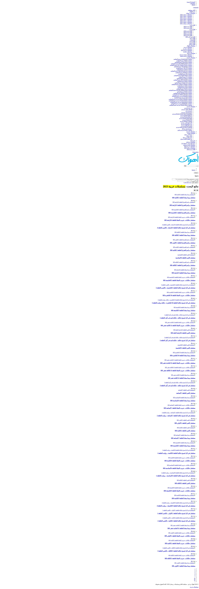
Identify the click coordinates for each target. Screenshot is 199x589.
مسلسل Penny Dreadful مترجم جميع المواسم (180, 99)
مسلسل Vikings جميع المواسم (184, 60)
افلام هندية (192, 40)
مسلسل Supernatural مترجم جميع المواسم (181, 102)
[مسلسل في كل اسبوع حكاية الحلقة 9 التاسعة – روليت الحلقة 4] (178, 502)
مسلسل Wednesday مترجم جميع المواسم (181, 103)
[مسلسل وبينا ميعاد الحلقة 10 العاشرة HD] (184, 352)
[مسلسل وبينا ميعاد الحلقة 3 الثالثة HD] (185, 232)
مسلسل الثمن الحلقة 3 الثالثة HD (185, 483)
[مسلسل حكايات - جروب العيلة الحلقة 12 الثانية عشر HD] (180, 322)
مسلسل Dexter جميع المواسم (184, 91)
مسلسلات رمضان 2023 (186, 20)
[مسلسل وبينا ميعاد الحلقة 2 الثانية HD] (185, 194)
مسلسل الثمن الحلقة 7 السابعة (185, 393)
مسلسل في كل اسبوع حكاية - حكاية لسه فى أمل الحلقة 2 (177, 340)
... (194, 577)
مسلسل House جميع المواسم (184, 81)
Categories (195, 7)
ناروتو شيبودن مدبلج (187, 128)
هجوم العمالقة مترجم (186, 125)
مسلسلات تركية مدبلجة (186, 56)
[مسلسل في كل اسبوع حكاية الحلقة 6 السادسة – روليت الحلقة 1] (178, 472)
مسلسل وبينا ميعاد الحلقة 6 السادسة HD (182, 400)
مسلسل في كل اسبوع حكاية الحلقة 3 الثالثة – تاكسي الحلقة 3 (176, 551)
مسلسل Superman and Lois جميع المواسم (181, 71)
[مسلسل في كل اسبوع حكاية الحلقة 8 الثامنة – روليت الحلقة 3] (178, 450)
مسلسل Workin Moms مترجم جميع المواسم (180, 105)
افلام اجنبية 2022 (188, 34)
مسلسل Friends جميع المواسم (184, 88)
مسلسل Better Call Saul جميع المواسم (182, 94)
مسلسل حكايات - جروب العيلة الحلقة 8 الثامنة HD (179, 460)
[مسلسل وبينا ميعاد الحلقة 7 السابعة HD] (184, 435)
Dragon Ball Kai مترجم (186, 117)
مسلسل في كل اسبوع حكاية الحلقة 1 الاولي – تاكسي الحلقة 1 (176, 513)
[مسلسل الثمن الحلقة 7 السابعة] (186, 390)
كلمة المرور (195, 180)
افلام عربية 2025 (191, 149)
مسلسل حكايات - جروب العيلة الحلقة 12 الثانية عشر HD (178, 325)
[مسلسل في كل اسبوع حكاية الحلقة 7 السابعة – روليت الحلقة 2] (178, 412)
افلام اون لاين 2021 (190, 37)
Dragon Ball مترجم (187, 119)
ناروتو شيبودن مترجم (186, 112)
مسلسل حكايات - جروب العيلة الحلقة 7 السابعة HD (179, 408)
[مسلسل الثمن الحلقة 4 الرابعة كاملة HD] (184, 330)
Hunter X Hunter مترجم (186, 121)
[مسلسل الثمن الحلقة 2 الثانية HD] (186, 427)
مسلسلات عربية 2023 (186, 50)
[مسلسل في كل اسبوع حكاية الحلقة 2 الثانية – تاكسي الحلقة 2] (179, 517)
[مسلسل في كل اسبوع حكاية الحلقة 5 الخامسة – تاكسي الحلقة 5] (178, 284)
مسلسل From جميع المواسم (185, 87)
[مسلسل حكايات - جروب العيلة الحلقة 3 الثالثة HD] (182, 555)
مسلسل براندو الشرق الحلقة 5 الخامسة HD (181, 212)
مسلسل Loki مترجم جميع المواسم (183, 97)
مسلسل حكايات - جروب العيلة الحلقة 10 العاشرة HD (179, 295)
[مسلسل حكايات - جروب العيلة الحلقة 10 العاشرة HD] (181, 292)
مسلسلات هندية (191, 133)
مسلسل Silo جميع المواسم (185, 74)
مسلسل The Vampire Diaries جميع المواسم (181, 65)
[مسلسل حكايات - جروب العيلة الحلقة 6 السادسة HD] (181, 465)
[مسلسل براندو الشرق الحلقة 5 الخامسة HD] (183, 209)
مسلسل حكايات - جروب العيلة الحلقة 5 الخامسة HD (179, 280)
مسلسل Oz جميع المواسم (185, 77)
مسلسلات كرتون (191, 106)
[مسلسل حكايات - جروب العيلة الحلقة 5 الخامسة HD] (181, 277)
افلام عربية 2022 (188, 26)
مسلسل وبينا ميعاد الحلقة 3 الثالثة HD (183, 235)
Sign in (193, 5)
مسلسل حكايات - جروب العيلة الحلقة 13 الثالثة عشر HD (178, 370)
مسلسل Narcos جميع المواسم (184, 78)
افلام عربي (192, 25)
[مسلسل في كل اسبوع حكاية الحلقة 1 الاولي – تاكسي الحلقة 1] (179, 510)
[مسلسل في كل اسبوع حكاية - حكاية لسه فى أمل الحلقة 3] (179, 382)
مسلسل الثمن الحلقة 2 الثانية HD (185, 430)
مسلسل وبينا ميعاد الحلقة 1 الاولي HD (183, 566)
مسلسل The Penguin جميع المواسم (183, 66)
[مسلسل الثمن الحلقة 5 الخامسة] (186, 345)
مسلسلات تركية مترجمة (186, 54)
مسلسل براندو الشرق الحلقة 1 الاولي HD (182, 243)
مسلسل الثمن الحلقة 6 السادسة (185, 258)
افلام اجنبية (192, 29)
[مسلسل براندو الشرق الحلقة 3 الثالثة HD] (184, 262)
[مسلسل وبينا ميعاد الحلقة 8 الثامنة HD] (184, 495)
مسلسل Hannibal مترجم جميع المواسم (182, 96)
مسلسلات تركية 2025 (189, 148)
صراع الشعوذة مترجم (186, 124)
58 (194, 578)
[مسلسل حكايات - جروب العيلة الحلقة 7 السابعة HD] (181, 405)
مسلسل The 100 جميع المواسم (184, 68)
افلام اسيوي (192, 42)
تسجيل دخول (195, 182)
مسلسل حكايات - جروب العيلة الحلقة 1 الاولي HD (180, 536)
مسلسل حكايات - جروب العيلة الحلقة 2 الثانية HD (180, 543)
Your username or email (192, 179)
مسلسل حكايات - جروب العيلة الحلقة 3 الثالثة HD (180, 558)
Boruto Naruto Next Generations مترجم (182, 114)
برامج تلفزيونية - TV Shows (188, 143)
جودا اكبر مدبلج (188, 134)
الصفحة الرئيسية (191, 2)
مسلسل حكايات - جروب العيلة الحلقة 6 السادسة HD (179, 468)
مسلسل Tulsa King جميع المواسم (183, 62)
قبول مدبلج (189, 136)
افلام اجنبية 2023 (188, 35)
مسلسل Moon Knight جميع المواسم (183, 80)
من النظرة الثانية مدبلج (186, 139)
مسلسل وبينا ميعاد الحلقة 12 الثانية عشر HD (181, 378)
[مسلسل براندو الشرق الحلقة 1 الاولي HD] (184, 239)
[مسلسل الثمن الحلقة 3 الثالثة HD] (186, 480)
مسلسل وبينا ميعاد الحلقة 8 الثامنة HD (183, 498)
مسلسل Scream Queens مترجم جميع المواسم (180, 100)
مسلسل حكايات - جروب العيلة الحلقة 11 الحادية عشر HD (177, 363)
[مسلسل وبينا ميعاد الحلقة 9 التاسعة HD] (184, 307)
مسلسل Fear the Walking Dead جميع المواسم (180, 90)
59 (194, 580)
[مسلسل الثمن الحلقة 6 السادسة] (186, 254)
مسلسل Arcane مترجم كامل (184, 130)
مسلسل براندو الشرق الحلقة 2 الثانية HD (182, 250)
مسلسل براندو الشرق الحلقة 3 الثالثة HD (182, 265)
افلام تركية (192, 38)
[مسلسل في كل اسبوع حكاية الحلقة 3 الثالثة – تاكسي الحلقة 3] (179, 548)
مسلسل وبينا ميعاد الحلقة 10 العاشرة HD (182, 355)
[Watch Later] (191, 193)
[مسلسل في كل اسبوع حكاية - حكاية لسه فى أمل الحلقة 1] (179, 315)
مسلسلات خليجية (187, 51)
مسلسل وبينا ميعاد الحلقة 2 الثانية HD (183, 197)
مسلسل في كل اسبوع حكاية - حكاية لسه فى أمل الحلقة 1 (177, 318)
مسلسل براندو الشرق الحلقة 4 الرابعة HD (182, 205)
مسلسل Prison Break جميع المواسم (183, 75)
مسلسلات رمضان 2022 (186, 22)
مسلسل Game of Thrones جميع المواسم (182, 84)
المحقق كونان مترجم (186, 109)
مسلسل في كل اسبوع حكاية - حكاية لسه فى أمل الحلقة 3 (177, 385)
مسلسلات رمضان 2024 (186, 19)
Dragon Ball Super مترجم (185, 118)
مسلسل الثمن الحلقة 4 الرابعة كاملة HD (183, 333)
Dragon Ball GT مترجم (186, 115)
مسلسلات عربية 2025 (189, 146)
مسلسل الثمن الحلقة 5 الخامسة (185, 348)
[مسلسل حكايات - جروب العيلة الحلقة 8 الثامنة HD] (181, 457)
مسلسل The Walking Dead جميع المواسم (181, 63)
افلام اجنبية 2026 (188, 31)
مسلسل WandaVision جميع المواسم (183, 59)
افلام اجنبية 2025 (188, 32)
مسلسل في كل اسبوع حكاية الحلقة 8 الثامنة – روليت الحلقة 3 (176, 453)
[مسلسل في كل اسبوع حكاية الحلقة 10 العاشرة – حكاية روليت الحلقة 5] (176, 300)
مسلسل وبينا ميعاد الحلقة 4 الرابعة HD (183, 273)
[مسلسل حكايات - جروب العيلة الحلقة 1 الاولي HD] (181, 533)
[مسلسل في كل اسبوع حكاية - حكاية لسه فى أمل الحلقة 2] (179, 337)
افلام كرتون (192, 41)
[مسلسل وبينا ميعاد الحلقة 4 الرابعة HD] (184, 269)
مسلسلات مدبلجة (190, 142)
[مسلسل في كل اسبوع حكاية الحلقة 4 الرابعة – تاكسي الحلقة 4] (178, 224)
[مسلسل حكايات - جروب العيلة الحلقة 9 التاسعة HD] (181, 487)
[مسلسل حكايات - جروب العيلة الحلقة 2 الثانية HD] (182, 540)
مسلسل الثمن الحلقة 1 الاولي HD (185, 423)
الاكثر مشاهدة (191, 10)
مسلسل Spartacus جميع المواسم (184, 72)
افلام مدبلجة (192, 44)
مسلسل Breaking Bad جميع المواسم (182, 93)
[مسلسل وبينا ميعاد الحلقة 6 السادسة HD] (184, 397)
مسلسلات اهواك (191, 45)
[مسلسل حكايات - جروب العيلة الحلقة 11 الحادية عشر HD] (180, 360)
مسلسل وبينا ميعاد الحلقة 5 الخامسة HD (182, 446)
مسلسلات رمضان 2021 (186, 23)
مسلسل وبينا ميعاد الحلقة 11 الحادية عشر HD (181, 528)
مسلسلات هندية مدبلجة (189, 145)
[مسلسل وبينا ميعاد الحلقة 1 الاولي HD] (185, 563)
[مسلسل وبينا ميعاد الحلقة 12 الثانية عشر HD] (183, 375)
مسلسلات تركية (191, 53)
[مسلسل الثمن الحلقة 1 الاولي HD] (186, 420)
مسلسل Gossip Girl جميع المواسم (183, 82)
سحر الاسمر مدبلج (187, 137)
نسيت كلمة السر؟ (187, 182)
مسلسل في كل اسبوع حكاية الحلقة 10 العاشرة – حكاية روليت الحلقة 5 (173, 303)
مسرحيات (192, 140)
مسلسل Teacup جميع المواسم (184, 69)
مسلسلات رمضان (190, 13)
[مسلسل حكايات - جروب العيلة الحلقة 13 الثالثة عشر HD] (180, 367)
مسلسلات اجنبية (191, 57)
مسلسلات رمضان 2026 (186, 14)
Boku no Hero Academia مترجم (184, 127)
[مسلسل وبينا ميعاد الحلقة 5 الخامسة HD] (184, 442)
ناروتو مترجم (189, 111)
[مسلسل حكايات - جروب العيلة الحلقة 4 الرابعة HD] (181, 217)
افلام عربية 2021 (188, 28)
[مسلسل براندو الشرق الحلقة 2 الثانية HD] (184, 247)
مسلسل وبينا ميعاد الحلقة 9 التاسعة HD (183, 310)
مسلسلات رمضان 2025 (186, 16)
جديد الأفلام (192, 11)
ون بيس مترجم (188, 108)
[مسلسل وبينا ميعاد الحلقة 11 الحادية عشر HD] (183, 525)
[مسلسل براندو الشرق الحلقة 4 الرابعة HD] (184, 202)
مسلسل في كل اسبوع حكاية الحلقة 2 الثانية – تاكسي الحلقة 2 (176, 521)
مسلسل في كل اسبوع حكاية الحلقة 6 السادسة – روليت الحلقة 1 (175, 476)
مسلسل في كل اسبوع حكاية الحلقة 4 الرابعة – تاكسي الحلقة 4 (176, 228)
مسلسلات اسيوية (190, 131)
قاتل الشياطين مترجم (186, 122)
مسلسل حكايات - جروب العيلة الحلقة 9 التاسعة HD (179, 491)
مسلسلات (192, 3)
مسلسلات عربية (188, 47)
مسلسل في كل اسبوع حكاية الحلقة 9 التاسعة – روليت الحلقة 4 (176, 506)
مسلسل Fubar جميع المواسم (184, 85)
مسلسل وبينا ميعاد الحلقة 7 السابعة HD (183, 438)
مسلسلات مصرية (187, 48)
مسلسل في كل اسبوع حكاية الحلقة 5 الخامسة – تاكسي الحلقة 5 (175, 288)
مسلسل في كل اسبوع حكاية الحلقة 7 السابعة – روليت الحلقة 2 (176, 415)
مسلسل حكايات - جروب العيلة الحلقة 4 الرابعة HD (179, 220)
